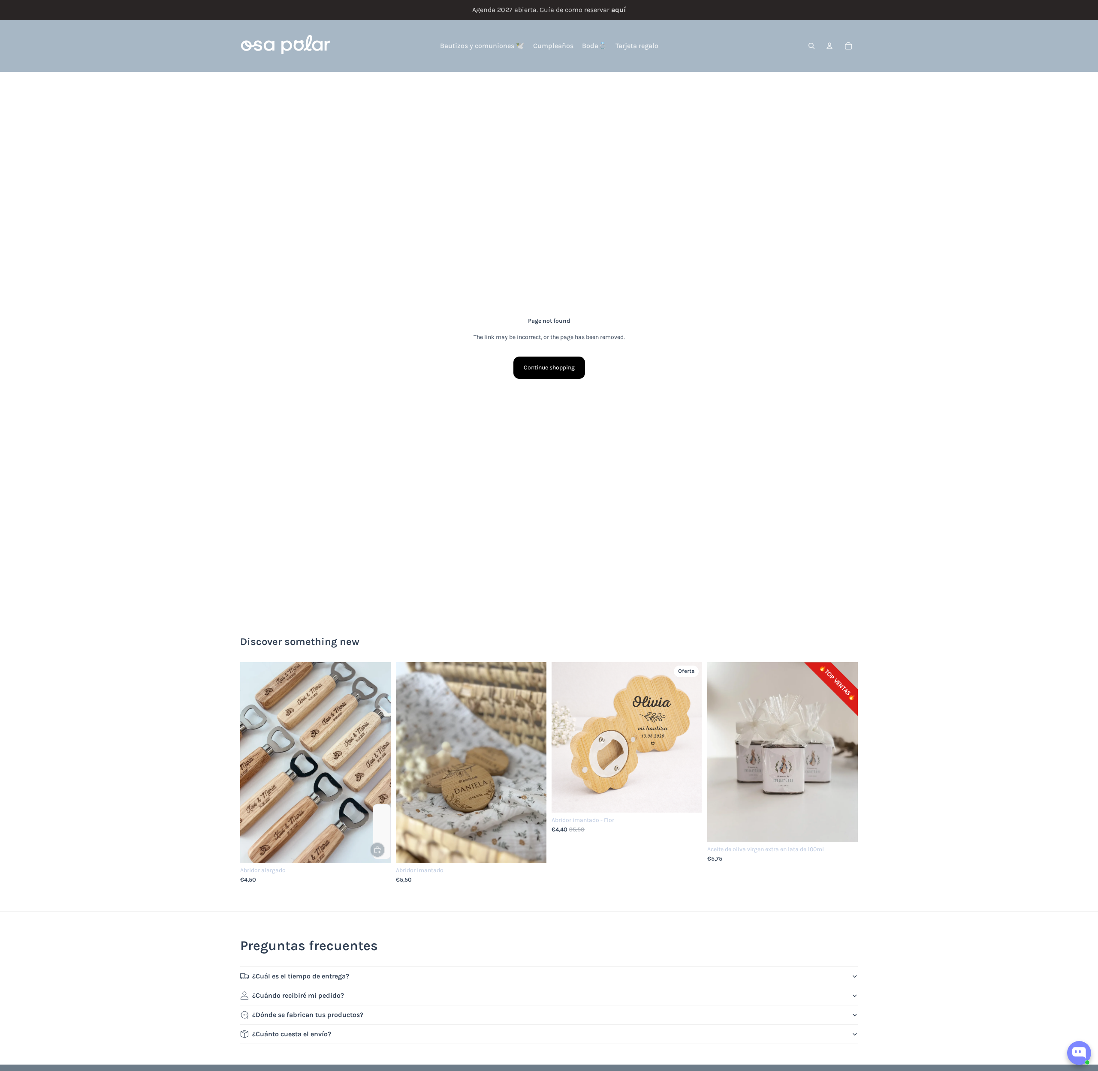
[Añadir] (377, 850)
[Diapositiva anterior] (253, 762)
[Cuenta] (829, 45)
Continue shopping (549, 367)
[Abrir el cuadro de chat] (1079, 1053)
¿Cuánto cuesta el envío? (291, 1034)
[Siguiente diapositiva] (378, 762)
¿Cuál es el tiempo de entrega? (300, 976)
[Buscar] (811, 45)
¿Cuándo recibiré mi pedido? (298, 995)
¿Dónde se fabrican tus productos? (307, 1015)
